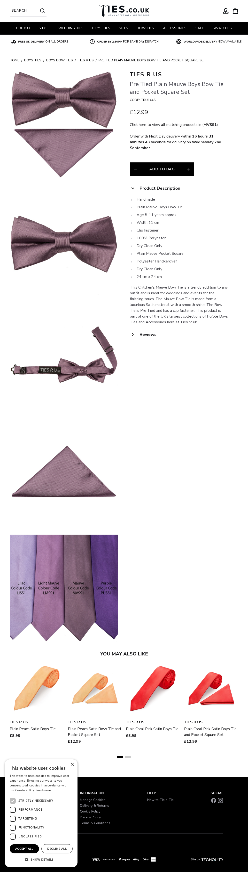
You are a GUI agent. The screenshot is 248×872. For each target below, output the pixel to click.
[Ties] (124, 11)
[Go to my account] (226, 11)
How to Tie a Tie (160, 800)
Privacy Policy (90, 817)
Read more (43, 790)
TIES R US (86, 60)
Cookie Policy (90, 811)
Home (14, 60)
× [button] (72, 764)
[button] (41, 859)
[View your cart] (235, 11)
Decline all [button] (57, 849)
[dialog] (41, 813)
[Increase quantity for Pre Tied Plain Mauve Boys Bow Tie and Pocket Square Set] (188, 169)
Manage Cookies (92, 800)
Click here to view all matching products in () (174, 124)
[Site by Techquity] (212, 859)
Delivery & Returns (94, 805)
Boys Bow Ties (59, 60)
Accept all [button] (24, 849)
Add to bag (162, 169)
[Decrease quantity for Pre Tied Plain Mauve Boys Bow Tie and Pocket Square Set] (135, 169)
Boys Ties (32, 60)
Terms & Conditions (95, 823)
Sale (199, 28)
